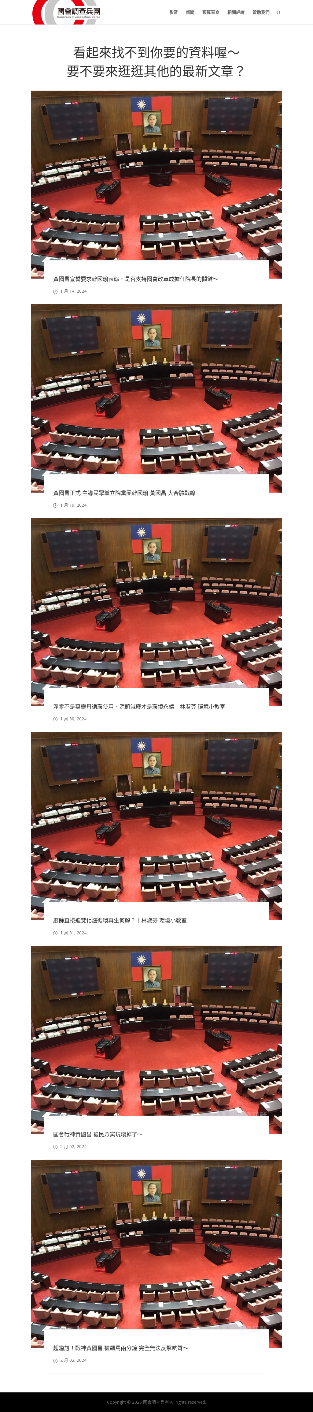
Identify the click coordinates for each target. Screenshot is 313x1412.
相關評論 (236, 12)
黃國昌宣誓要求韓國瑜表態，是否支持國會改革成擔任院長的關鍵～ (135, 279)
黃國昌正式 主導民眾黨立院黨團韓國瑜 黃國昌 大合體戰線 (124, 493)
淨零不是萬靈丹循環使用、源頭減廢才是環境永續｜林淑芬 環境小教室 (139, 706)
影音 (173, 12)
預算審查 (210, 12)
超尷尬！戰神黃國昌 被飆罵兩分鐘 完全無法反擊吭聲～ (120, 1348)
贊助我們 (261, 12)
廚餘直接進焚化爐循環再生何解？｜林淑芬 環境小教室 (120, 920)
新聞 (190, 12)
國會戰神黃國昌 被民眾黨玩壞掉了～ (98, 1134)
